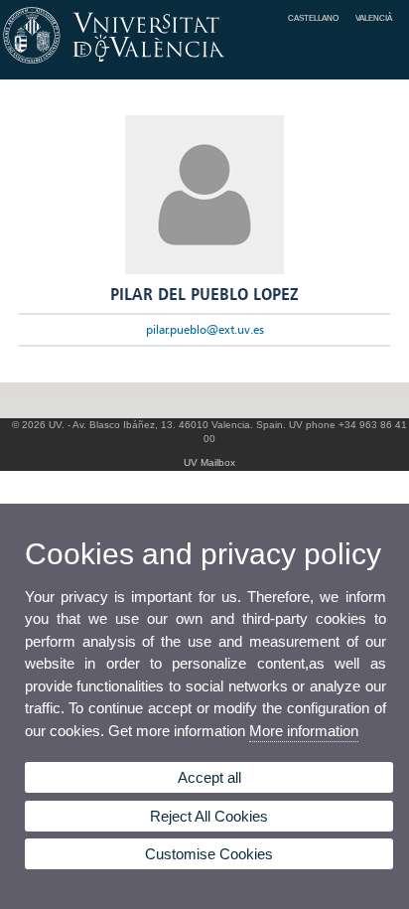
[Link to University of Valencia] (204, 65)
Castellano (313, 18)
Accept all (209, 777)
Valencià (373, 18)
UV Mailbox (209, 462)
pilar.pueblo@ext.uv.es (205, 329)
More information (303, 730)
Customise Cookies (209, 853)
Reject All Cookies (209, 816)
